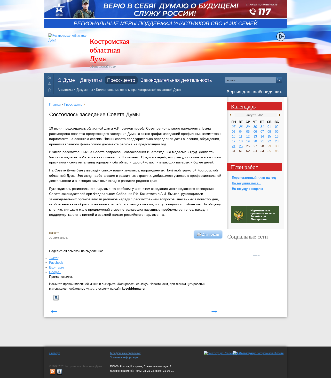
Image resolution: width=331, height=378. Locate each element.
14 (262, 136)
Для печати (210, 234)
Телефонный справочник (125, 353)
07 (262, 131)
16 (276, 136)
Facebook (56, 262)
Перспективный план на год (254, 177)
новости (54, 232)
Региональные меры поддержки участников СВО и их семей (166, 23)
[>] (279, 115)
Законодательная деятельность (176, 80)
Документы (85, 90)
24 (233, 146)
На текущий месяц (246, 183)
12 (248, 136)
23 (276, 141)
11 (240, 136)
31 (262, 127)
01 (269, 127)
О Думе (66, 80)
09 (276, 131)
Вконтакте (56, 267)
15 (269, 136)
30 (255, 127)
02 (276, 127)
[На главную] (50, 76)
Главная (55, 104)
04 (241, 131)
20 (255, 141)
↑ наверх (54, 353)
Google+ (55, 272)
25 (241, 146)
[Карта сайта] (50, 83)
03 (233, 131)
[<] (231, 115)
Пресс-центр (121, 80)
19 (248, 141)
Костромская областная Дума (109, 49)
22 (269, 141)
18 (241, 141)
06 (255, 131)
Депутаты (91, 80)
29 (248, 127)
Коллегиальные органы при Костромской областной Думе (138, 90)
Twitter (53, 258)
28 (241, 127)
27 (233, 127)
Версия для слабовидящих (254, 91)
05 (248, 131)
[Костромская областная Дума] (50, 91)
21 (262, 141)
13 (255, 136)
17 (233, 141)
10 (233, 136)
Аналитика (65, 90)
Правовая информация (124, 357)
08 (269, 131)
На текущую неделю (247, 189)
